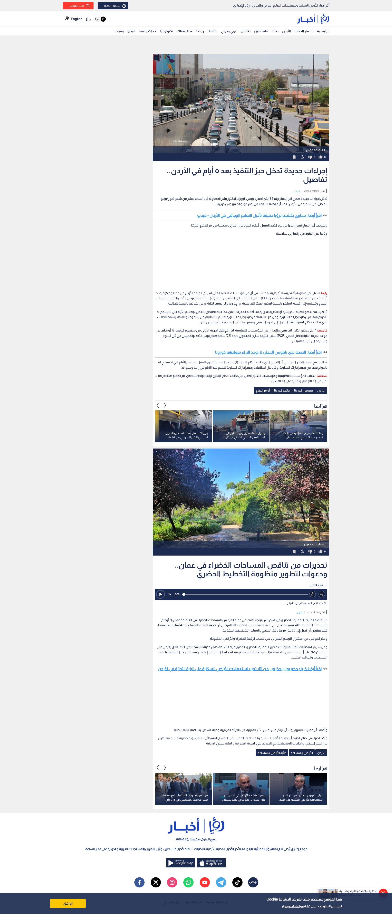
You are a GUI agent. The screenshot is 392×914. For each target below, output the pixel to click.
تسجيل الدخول (111, 5)
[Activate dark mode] (100, 19)
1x (169, 594)
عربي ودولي (229, 31)
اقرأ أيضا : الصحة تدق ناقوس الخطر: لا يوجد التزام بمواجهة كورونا (268, 352)
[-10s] (312, 594)
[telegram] (221, 882)
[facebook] (139, 882)
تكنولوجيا (166, 31)
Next (158, 405)
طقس (246, 31)
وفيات (119, 31)
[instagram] (172, 882)
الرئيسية (323, 31)
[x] (156, 882)
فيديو (131, 31)
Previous (165, 405)
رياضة (200, 31)
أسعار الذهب (303, 31)
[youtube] (205, 882)
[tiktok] (237, 882)
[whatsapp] (188, 882)
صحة (275, 31)
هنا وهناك (184, 31)
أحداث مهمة (148, 31)
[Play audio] (160, 594)
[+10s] (321, 594)
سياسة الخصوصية (293, 906)
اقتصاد (212, 31)
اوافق (68, 903)
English (76, 19)
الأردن (286, 31)
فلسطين (261, 31)
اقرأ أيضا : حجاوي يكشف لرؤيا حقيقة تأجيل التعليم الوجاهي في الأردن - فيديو (259, 215)
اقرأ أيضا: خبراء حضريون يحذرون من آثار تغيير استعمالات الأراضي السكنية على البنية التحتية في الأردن (240, 668)
